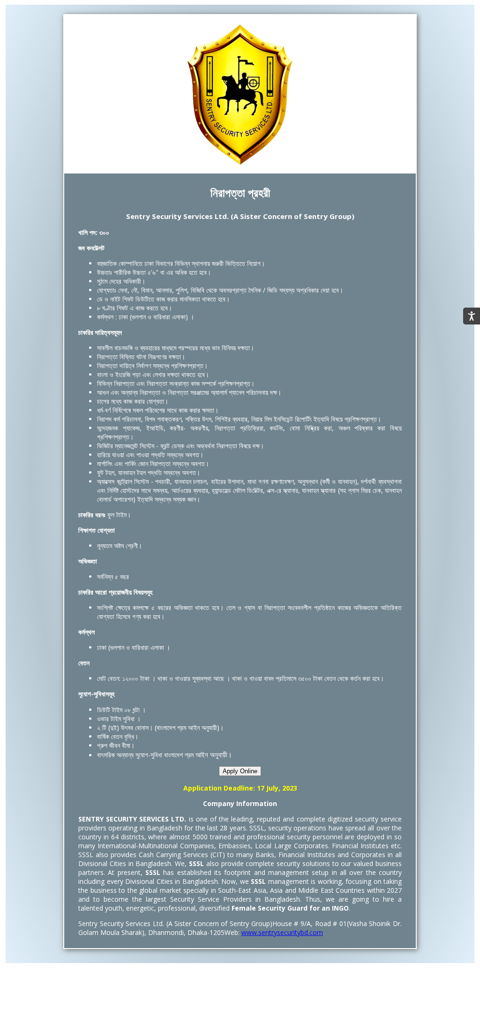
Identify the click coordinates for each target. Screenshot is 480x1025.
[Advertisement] (240, 1000)
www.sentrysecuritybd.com (282, 932)
